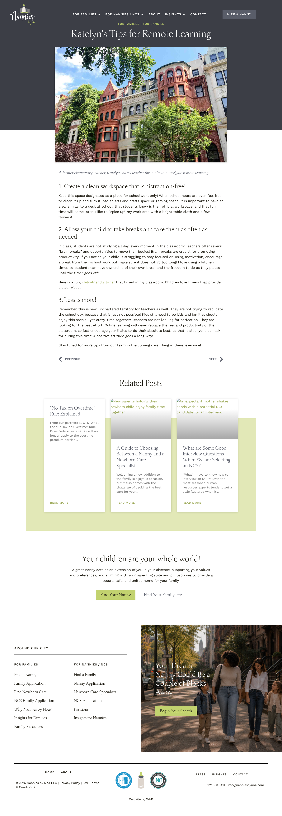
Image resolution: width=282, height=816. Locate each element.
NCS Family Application (34, 700)
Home (49, 772)
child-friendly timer (98, 282)
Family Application (29, 683)
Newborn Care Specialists (95, 691)
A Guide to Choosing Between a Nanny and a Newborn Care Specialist (140, 457)
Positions (81, 709)
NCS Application (88, 700)
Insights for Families (30, 717)
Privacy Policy (70, 783)
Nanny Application (89, 683)
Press (200, 774)
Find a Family (85, 674)
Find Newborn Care (30, 691)
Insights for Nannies (90, 717)
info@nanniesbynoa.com (246, 785)
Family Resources (28, 726)
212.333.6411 (216, 785)
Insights (219, 774)
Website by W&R (141, 799)
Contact (198, 14)
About (154, 14)
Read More (59, 502)
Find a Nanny (25, 674)
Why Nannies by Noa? (33, 709)
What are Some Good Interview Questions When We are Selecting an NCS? (206, 457)
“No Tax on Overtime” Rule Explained (72, 411)
